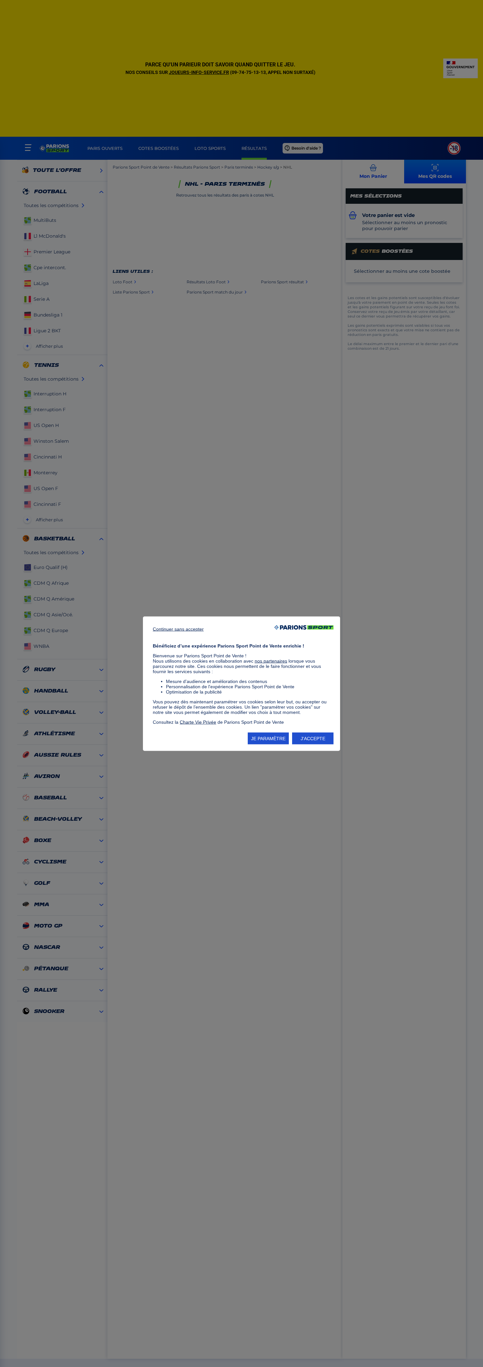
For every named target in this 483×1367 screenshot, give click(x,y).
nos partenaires (271, 660)
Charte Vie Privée (198, 721)
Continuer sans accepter (178, 628)
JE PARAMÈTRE (268, 738)
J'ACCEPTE (313, 738)
